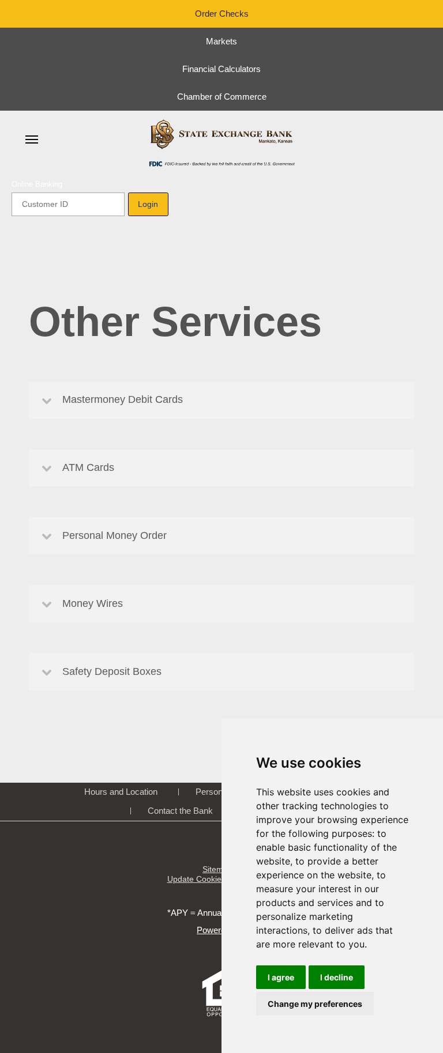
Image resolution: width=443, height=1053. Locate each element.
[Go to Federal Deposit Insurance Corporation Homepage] (221, 163)
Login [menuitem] (148, 204)
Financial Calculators (221, 69)
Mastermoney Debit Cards (122, 399)
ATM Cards (88, 467)
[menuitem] (31, 139)
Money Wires (92, 603)
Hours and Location (120, 792)
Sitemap (217, 869)
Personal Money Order (114, 535)
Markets (221, 41)
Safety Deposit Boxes (112, 671)
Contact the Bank (180, 811)
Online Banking (37, 184)
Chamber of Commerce (221, 96)
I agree (281, 977)
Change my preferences (315, 1004)
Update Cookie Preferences (217, 879)
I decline (336, 977)
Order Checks (222, 13)
